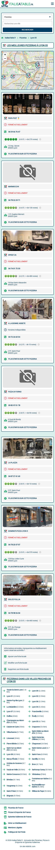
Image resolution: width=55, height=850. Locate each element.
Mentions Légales (15, 828)
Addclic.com (30, 846)
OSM (51, 88)
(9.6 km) (41, 791)
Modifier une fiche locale (17, 663)
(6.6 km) (40, 744)
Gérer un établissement (17, 823)
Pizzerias (23, 38)
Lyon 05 (33, 38)
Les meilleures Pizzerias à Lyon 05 (27, 45)
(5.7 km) (15, 732)
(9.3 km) (38, 786)
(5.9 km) (40, 732)
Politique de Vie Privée (16, 832)
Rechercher (27, 30)
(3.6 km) (13, 711)
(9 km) (39, 774)
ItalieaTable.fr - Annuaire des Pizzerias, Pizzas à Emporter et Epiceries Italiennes (30, 841)
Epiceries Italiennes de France (19, 817)
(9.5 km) (15, 791)
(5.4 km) (39, 727)
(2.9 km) (38, 696)
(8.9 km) (42, 770)
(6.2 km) (38, 738)
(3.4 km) (38, 707)
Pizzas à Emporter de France (19, 812)
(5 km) (15, 727)
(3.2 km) (38, 701)
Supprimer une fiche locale (18, 669)
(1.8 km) (16, 691)
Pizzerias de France (15, 808)
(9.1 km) (13, 780)
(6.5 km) (15, 744)
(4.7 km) (38, 721)
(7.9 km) (15, 759)
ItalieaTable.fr (10, 38)
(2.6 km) (13, 696)
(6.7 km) (41, 749)
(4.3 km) (38, 716)
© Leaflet (44, 88)
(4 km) (12, 716)
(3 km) (15, 701)
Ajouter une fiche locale (17, 656)
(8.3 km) (38, 759)
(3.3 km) (15, 707)
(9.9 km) (13, 796)
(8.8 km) (16, 770)
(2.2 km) (38, 691)
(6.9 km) (13, 754)
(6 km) (13, 738)
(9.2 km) (42, 780)
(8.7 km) (16, 764)
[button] (12, 76)
